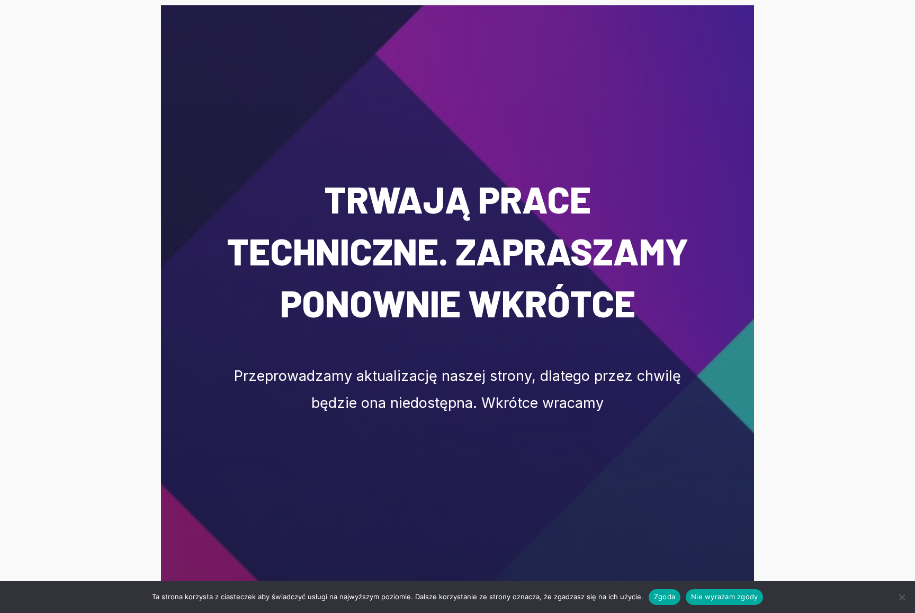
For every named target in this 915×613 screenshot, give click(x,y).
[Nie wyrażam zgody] (901, 597)
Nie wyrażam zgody (724, 596)
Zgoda (664, 596)
